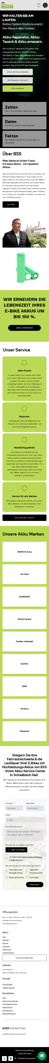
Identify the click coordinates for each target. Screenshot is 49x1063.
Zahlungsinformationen (10, 1001)
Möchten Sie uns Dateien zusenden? (20, 845)
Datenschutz (7, 949)
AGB (4, 998)
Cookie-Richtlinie (24, 1053)
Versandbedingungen (10, 1004)
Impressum (6, 946)
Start (4, 937)
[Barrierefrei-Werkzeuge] (10, 1058)
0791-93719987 (7, 984)
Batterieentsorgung (9, 1013)
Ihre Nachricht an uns (14, 827)
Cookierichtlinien (8, 953)
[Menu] (45, 5)
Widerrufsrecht (8, 1007)
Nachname (30, 803)
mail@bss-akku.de (9, 988)
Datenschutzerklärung (24, 1050)
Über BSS (6, 940)
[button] (39, 5)
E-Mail (8, 815)
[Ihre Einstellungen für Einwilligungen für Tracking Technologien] (4, 1058)
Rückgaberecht (8, 1010)
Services (5, 943)
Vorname (10, 803)
